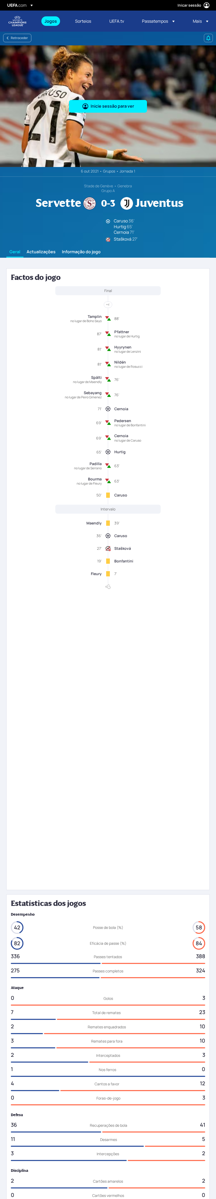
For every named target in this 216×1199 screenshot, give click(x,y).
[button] (158, 21)
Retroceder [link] (19, 38)
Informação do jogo (81, 252)
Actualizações (41, 252)
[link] (50, 21)
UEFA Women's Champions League (17, 21)
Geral (14, 252)
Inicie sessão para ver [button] (112, 106)
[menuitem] (53, 21)
